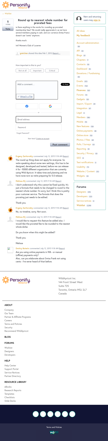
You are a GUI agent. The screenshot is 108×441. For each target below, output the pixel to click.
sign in (97, 19)
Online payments (85, 130)
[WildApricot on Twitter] (43, 414)
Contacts (81, 64)
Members (81, 117)
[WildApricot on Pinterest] (65, 414)
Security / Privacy (85, 153)
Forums (80, 94)
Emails (80, 81)
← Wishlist (6, 13)
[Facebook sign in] (27, 106)
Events (80, 85)
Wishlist (81, 205)
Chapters (81, 59)
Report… (56, 53)
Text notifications (85, 162)
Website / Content (86, 171)
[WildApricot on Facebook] (36, 414)
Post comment (60, 144)
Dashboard (82, 68)
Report (66, 156)
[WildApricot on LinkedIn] (50, 414)
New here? (38, 139)
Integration (82, 108)
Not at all (24, 70)
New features (83, 126)
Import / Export (84, 103)
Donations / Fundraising (88, 73)
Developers (82, 196)
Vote (7, 28)
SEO (79, 157)
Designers (82, 191)
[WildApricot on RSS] (72, 414)
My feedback (83, 35)
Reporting (81, 148)
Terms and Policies (54, 427)
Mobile (80, 121)
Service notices (84, 200)
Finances (81, 90)
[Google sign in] (50, 106)
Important (38, 70)
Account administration (88, 42)
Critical (54, 70)
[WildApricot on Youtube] (58, 414)
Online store (82, 135)
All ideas (81, 30)
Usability (81, 166)
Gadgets (81, 99)
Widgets (81, 175)
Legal (79, 112)
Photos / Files (83, 139)
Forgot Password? (23, 133)
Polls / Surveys (84, 144)
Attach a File (26, 96)
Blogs (79, 55)
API (78, 50)
